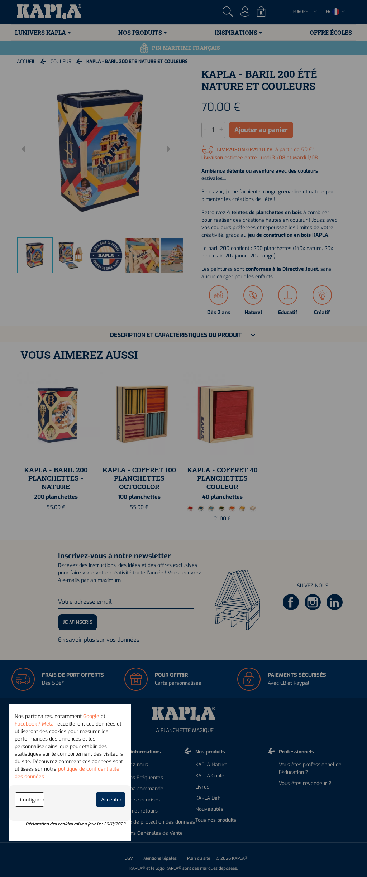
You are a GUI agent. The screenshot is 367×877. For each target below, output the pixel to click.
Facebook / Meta (34, 724)
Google (91, 716)
